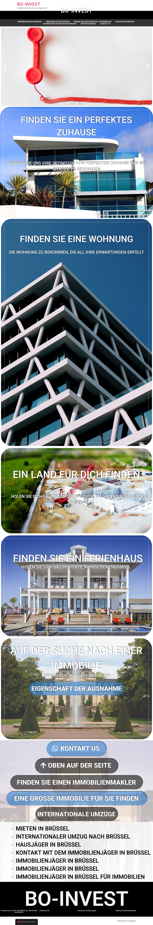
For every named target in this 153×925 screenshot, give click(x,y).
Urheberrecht (44, 911)
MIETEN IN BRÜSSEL (88, 24)
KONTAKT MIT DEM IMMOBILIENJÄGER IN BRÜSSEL (83, 852)
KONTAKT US (105, 24)
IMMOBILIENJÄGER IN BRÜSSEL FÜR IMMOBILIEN (92, 22)
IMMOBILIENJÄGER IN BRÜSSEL (30, 22)
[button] (71, 104)
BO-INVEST (28, 4)
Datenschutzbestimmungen (126, 911)
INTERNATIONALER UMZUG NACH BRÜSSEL (60, 24)
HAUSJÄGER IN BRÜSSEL (125, 22)
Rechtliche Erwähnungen (87, 911)
